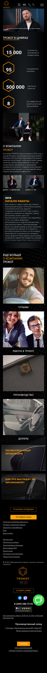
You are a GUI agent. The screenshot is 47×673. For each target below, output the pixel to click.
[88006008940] (29, 4)
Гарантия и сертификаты (12, 527)
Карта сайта (8, 533)
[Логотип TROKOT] (6, 5)
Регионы (23, 644)
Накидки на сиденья (11, 542)
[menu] (42, 5)
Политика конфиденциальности (15, 522)
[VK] (21, 583)
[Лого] (23, 573)
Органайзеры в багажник (13, 545)
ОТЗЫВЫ (23, 307)
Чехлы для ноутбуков (11, 557)
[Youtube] (26, 583)
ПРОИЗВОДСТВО (23, 395)
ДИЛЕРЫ (23, 438)
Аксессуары (8, 551)
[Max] (25, 598)
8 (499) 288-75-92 (23, 603)
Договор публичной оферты (14, 525)
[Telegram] (20, 598)
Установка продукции (23, 509)
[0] (19, 4)
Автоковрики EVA (10, 548)
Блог (5, 530)
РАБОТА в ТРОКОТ (23, 351)
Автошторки (8, 539)
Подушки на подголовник (13, 554)
